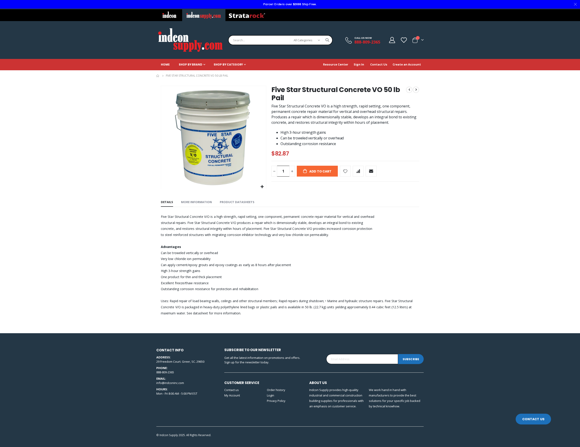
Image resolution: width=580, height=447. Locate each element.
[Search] (327, 40)
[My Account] (391, 40)
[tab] (167, 202)
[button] (262, 187)
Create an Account (407, 64)
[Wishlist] (404, 40)
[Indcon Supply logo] (190, 40)
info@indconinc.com (170, 383)
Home (158, 75)
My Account (232, 395)
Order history (276, 390)
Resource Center (335, 64)
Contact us (231, 390)
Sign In (359, 64)
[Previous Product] (409, 90)
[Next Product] (416, 90)
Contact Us (378, 64)
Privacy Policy (276, 401)
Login (270, 395)
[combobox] (280, 40)
